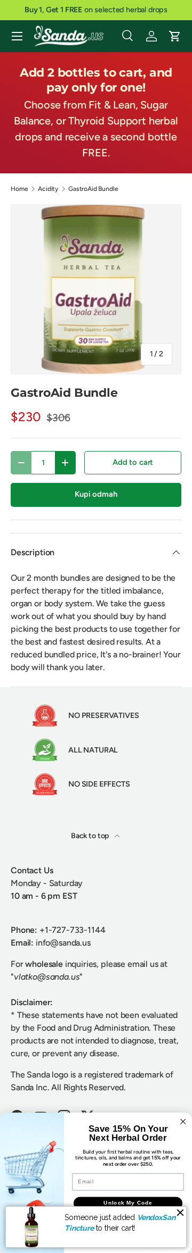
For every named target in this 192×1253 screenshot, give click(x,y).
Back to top (90, 835)
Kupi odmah (96, 494)
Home (19, 189)
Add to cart (133, 462)
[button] (175, 36)
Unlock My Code (128, 1203)
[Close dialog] (183, 1121)
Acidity (48, 189)
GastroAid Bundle (93, 189)
